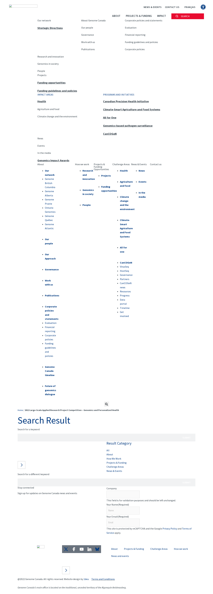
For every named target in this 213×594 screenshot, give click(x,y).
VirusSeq (124, 266)
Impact (161, 16)
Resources (125, 291)
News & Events (153, 7)
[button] (106, 404)
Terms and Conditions (103, 579)
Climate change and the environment (57, 116)
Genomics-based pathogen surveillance (127, 125)
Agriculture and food (48, 109)
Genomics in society (48, 63)
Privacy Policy (169, 528)
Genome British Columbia (50, 183)
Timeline (125, 307)
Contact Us (172, 7)
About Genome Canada (93, 20)
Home (20, 410)
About (116, 16)
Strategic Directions (50, 28)
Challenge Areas (121, 164)
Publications (88, 49)
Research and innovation (50, 56)
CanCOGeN (110, 134)
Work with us (88, 42)
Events (41, 145)
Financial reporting (135, 34)
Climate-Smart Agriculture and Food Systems (131, 109)
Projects (41, 75)
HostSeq (124, 270)
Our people (87, 27)
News (40, 138)
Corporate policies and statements (143, 20)
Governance (87, 34)
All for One (109, 117)
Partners (124, 279)
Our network (44, 20)
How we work (82, 164)
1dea (86, 579)
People (41, 70)
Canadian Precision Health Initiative (126, 101)
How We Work (113, 458)
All (107, 450)
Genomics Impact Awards (53, 160)
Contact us (156, 164)
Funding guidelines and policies (141, 42)
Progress (125, 295)
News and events (120, 556)
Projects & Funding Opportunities (101, 167)
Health (41, 101)
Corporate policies (135, 49)
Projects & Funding (139, 16)
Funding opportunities (51, 82)
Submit (186, 437)
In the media (44, 152)
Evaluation (130, 27)
